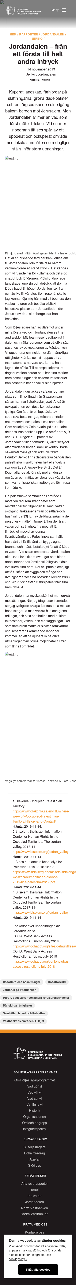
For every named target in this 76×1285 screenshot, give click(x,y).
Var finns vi (34, 1104)
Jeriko (37, 38)
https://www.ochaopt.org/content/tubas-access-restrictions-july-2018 (41, 964)
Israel (34, 1189)
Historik (34, 1110)
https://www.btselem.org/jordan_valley (40, 851)
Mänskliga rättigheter (17, 1005)
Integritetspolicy (34, 1128)
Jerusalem (34, 1195)
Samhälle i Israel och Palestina (24, 1013)
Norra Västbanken (34, 1207)
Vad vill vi (34, 1092)
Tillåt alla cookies (38, 1269)
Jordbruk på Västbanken (19, 990)
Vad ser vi (34, 1098)
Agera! (34, 1159)
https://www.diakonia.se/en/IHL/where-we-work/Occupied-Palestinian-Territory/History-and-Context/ (41, 816)
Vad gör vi (34, 1086)
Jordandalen (52, 34)
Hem (13, 34)
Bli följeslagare (34, 1146)
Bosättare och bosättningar (22, 982)
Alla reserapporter (34, 1183)
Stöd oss (34, 1165)
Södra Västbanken (34, 1213)
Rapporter (28, 34)
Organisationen (34, 1116)
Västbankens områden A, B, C (23, 1021)
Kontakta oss (34, 1232)
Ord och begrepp (34, 1122)
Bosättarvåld (57, 982)
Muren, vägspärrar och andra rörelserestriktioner (36, 998)
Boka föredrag (34, 1153)
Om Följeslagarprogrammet (34, 1080)
